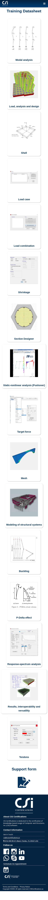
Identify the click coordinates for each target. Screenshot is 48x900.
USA (20, 841)
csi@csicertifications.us (11, 838)
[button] (44, 3)
